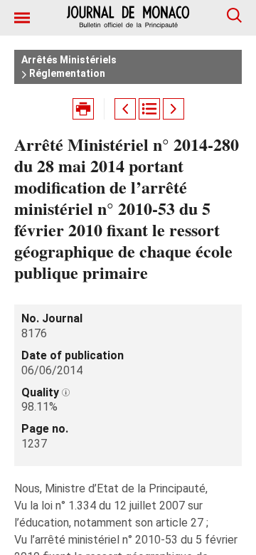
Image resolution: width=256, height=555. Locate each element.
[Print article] (83, 109)
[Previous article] (125, 109)
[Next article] (173, 109)
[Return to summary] (149, 109)
